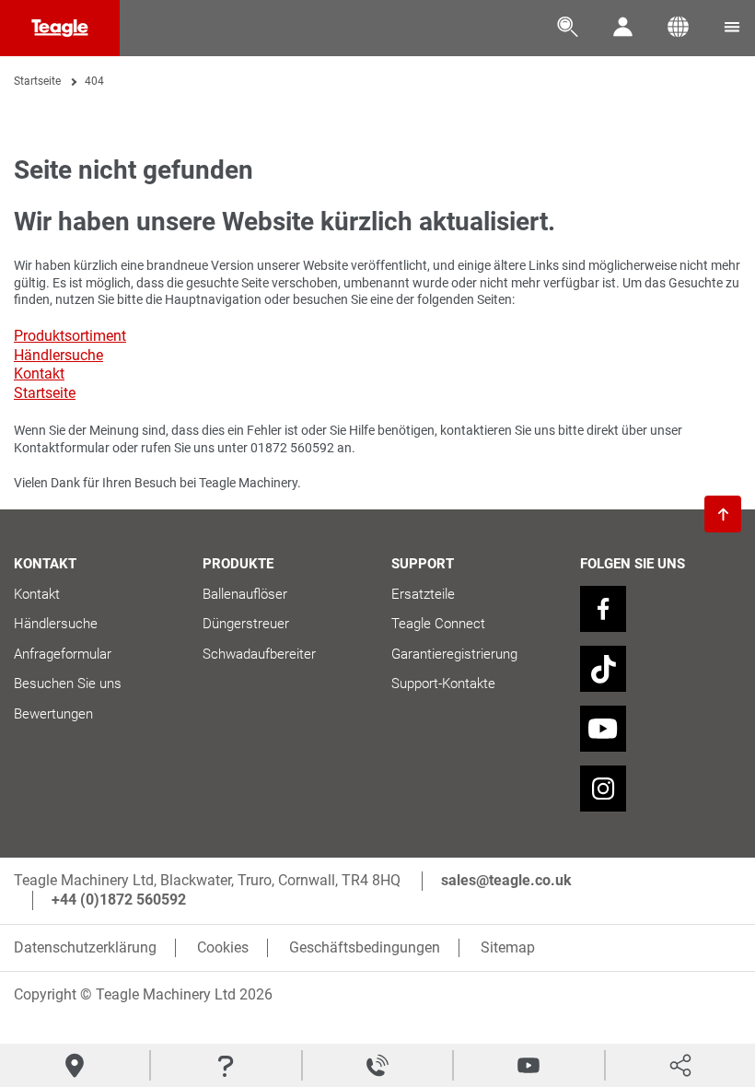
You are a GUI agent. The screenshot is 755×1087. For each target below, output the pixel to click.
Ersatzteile (423, 594)
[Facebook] (603, 609)
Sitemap (508, 947)
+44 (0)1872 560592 (119, 899)
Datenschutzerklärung (85, 947)
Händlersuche (58, 355)
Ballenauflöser (245, 594)
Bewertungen (53, 714)
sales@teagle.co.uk (506, 880)
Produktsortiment (70, 336)
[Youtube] (603, 729)
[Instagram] (603, 789)
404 (94, 81)
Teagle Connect (438, 623)
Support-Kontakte (443, 683)
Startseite (37, 81)
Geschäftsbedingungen (364, 947)
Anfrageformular (62, 654)
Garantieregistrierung (454, 654)
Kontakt (39, 373)
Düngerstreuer (246, 623)
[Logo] (60, 28)
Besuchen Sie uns (68, 683)
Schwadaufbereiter (259, 654)
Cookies (223, 947)
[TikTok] (603, 669)
